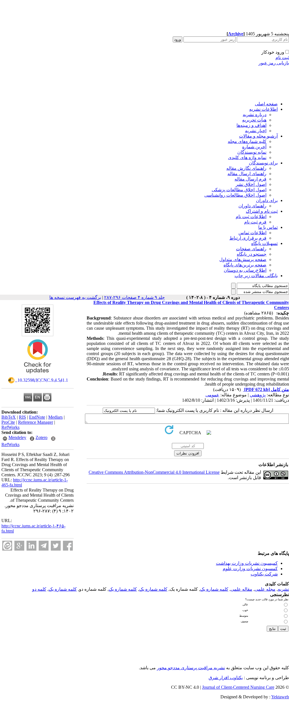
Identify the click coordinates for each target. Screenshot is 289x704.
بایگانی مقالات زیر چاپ (256, 275)
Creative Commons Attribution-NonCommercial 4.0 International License (154, 472)
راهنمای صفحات (251, 248)
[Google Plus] (19, 546)
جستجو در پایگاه (251, 254)
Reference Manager (35, 422)
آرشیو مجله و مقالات (258, 136)
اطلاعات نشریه (263, 109)
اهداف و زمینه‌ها (251, 125)
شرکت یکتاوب (264, 574)
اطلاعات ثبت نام (251, 216)
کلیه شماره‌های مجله (247, 141)
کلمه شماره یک (214, 589)
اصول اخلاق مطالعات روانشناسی (235, 195)
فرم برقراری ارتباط (247, 238)
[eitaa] (7, 546)
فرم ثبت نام (255, 222)
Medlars (55, 417)
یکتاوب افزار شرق (226, 677)
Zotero (41, 437)
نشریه (283, 589)
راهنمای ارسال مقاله (246, 173)
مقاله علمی (241, 589)
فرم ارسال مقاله (250, 179)
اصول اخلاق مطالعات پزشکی (239, 189)
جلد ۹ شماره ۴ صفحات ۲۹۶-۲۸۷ (134, 297)
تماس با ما (268, 227)
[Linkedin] (31, 546)
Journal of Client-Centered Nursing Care (238, 687)
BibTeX (8, 417)
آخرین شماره (254, 146)
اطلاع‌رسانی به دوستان (245, 270)
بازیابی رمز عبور (274, 62)
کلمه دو (39, 589)
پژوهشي (258, 394)
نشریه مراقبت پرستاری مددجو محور (191, 667)
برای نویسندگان (263, 162)
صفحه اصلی (266, 103)
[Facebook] (68, 546)
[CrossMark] (37, 375)
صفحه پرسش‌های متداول (242, 259)
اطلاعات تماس (252, 232)
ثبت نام (282, 57)
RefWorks (10, 427)
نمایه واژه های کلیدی (247, 157)
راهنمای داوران (252, 205)
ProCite (8, 422)
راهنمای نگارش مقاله (246, 168)
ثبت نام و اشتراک (262, 211)
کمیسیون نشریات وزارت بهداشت (247, 563)
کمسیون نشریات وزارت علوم (250, 568)
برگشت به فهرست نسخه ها (75, 297)
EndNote (37, 417)
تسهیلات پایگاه (264, 243)
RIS (22, 417)
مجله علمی (265, 589)
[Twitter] (56, 546)
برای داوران (267, 200)
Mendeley (17, 437)
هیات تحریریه (254, 120)
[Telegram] (44, 546)
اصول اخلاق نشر (251, 184)
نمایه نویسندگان (251, 152)
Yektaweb (280, 696)
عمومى (212, 394)
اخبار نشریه (255, 130)
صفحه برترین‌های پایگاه (245, 264)
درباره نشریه (254, 114)
